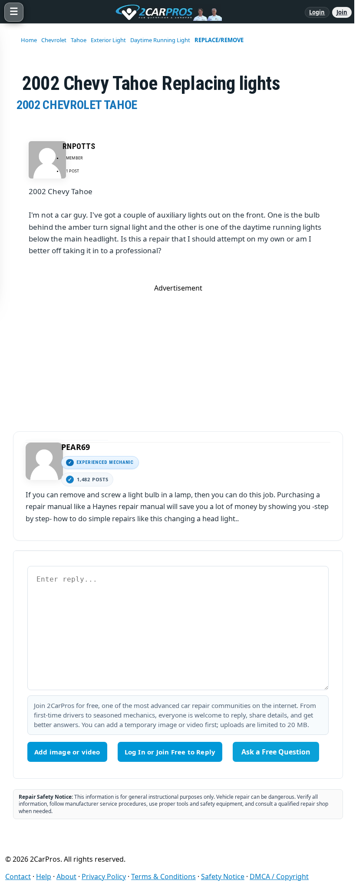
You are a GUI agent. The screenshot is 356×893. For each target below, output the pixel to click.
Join (341, 12)
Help (43, 876)
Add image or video (67, 751)
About (66, 876)
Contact (18, 876)
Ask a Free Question (275, 752)
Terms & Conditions (163, 876)
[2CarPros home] (164, 12)
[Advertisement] (178, 353)
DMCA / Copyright (279, 876)
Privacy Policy (104, 876)
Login (317, 12)
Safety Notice (222, 876)
